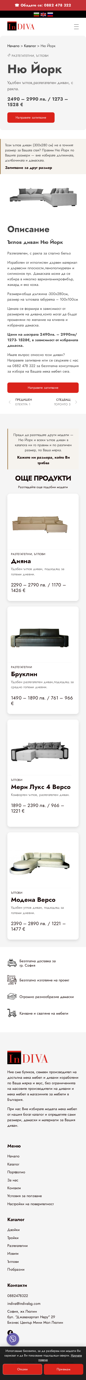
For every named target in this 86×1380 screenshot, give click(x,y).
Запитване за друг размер (28, 167)
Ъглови (42, 56)
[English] (44, 14)
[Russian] (50, 14)
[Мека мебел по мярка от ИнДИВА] (21, 25)
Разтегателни (23, 56)
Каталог (30, 45)
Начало (13, 45)
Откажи (22, 1369)
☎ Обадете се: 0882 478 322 (43, 5)
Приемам (63, 1369)
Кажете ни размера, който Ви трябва (43, 460)
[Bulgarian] (37, 14)
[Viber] (13, 1339)
